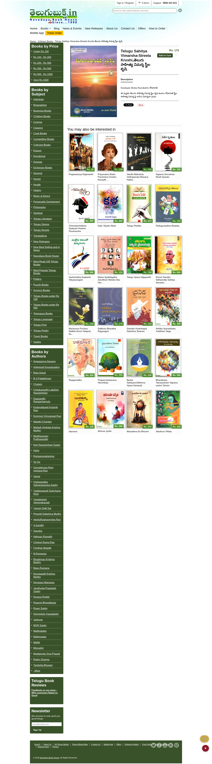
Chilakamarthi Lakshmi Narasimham (46, 391)
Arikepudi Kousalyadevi (46, 367)
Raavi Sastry (40, 608)
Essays (37, 150)
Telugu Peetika (134, 225)
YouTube (164, 745)
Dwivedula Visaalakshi (46, 614)
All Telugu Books (62, 744)
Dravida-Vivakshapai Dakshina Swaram (137, 329)
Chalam (37, 384)
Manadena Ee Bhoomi (138, 431)
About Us (112, 28)
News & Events (72, 28)
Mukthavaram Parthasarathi (40, 438)
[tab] (127, 80)
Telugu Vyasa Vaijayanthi (139, 277)
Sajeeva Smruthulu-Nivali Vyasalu (165, 175)
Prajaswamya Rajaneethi (81, 174)
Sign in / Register (125, 3)
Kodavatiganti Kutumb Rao (45, 409)
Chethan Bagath (42, 548)
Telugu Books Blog (80, 744)
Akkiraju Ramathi (42, 536)
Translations (40, 236)
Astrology (38, 99)
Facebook (159, 745)
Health (37, 184)
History (37, 190)
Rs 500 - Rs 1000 (43, 74)
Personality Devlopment (46, 201)
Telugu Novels (41, 230)
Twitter (153, 745)
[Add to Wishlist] (176, 55)
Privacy (55, 747)
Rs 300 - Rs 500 (42, 68)
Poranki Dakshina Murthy (47, 514)
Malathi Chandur (42, 421)
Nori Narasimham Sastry (46, 445)
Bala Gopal (39, 372)
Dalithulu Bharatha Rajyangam (107, 329)
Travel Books (40, 336)
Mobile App (37, 33)
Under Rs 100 (41, 51)
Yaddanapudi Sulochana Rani (47, 492)
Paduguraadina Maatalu (167, 225)
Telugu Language (43, 319)
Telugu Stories (41, 224)
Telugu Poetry (41, 330)
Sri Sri (36, 462)
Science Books (41, 290)
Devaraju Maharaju (43, 582)
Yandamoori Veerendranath (41, 501)
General (37, 173)
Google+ (170, 745)
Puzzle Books (41, 284)
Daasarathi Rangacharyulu (41, 400)
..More (36, 671)
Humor (37, 179)
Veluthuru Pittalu (164, 431)
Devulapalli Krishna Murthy (44, 575)
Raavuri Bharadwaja (44, 602)
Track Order (54, 33)
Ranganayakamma (43, 456)
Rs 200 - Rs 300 (42, 63)
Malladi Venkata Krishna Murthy (46, 429)
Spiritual (38, 213)
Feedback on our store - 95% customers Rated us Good (45, 693)
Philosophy (39, 207)
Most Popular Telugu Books (44, 272)
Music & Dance (41, 196)
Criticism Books (45, 41)
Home (33, 28)
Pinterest (176, 745)
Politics (37, 279)
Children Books (41, 116)
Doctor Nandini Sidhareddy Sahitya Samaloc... (165, 280)
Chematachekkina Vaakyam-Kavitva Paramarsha (77, 228)
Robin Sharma (41, 659)
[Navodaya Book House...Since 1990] (53, 21)
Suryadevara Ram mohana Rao (43, 469)
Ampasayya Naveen (44, 361)
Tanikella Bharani (43, 665)
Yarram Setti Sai (42, 508)
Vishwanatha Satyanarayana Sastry (45, 483)
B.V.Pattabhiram (42, 378)
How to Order (157, 28)
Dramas (37, 162)
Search (37, 744)
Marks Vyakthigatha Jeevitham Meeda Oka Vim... (109, 280)
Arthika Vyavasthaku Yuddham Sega (166, 329)
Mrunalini (38, 648)
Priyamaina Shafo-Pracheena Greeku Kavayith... (107, 177)
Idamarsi (73, 431)
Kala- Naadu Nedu (107, 225)
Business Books (42, 111)
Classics (38, 128)
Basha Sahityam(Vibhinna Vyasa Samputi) (136, 382)
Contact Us (128, 28)
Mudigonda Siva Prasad (46, 653)
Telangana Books (43, 313)
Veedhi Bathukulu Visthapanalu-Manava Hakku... (137, 177)
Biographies (40, 105)
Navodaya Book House (46, 256)
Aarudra (37, 531)
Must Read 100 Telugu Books (45, 263)
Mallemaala (39, 636)
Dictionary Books (42, 167)
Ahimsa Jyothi (104, 431)
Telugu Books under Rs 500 (46, 306)
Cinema (37, 122)
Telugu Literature (42, 218)
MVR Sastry (40, 625)
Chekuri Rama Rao (44, 542)
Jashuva (38, 619)
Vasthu (37, 342)
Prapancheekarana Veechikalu (107, 381)
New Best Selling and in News (46, 249)
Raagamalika (75, 380)
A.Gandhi (38, 525)
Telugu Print (40, 325)
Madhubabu (40, 631)
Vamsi (36, 476)
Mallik (36, 642)
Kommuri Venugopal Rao (47, 416)
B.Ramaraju (40, 553)
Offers (142, 28)
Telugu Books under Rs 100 (46, 298)
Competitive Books (43, 139)
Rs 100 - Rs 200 (42, 57)
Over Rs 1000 (41, 80)
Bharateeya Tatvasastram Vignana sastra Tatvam (167, 382)
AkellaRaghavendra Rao (47, 519)
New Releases (94, 28)
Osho (36, 450)
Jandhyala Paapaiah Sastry (44, 590)
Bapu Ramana (41, 568)
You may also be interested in (91, 129)
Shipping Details (132, 744)
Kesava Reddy (41, 597)
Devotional (39, 156)
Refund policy (43, 747)
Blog (56, 28)
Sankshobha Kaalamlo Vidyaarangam (80, 278)
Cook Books (40, 133)
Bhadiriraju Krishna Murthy (44, 561)
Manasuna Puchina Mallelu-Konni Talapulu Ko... (80, 331)
